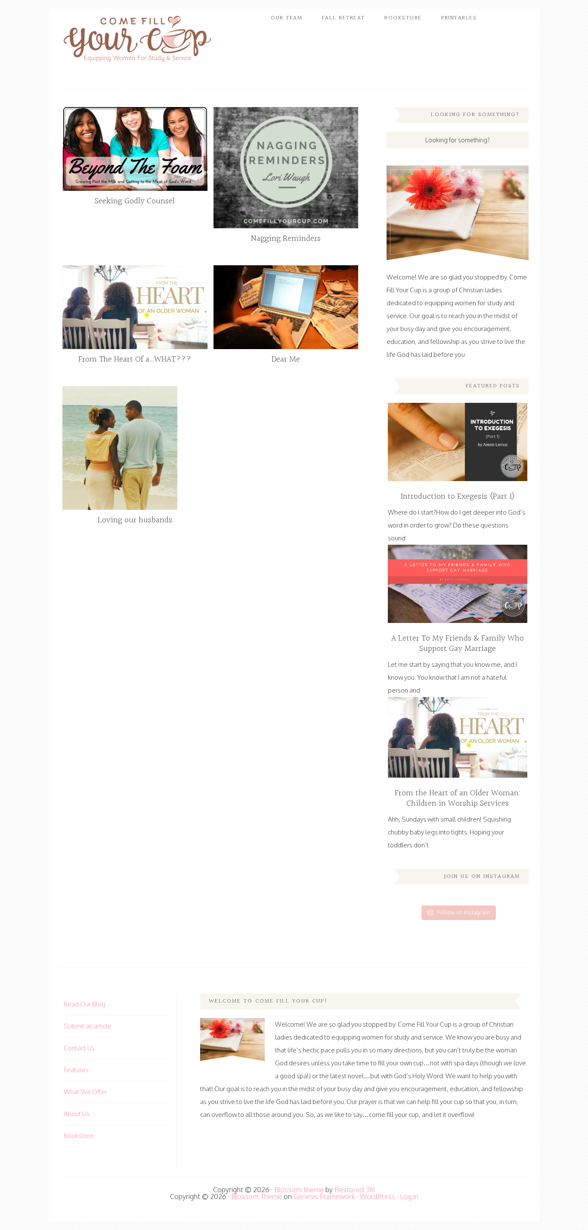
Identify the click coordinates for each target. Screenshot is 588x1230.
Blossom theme (299, 1189)
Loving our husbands (135, 520)
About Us (77, 1114)
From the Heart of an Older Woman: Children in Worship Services (458, 798)
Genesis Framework (324, 1196)
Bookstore (78, 1136)
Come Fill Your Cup (136, 41)
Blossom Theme (256, 1196)
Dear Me (286, 359)
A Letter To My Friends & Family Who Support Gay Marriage (457, 644)
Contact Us (79, 1048)
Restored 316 (354, 1189)
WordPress (377, 1196)
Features (76, 1070)
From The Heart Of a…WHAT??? (134, 359)
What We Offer (85, 1092)
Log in (409, 1196)
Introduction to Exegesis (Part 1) (458, 496)
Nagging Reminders (286, 238)
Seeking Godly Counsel (135, 201)
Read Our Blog (84, 1004)
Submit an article (87, 1026)
